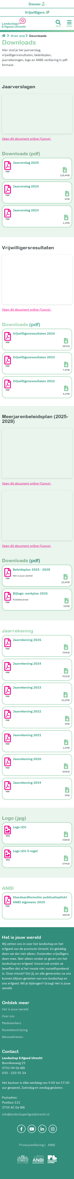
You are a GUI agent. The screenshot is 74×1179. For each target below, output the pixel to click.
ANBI (51, 1145)
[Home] (4, 36)
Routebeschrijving (14, 1030)
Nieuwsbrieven (12, 1037)
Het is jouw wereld (15, 1009)
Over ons (8, 1016)
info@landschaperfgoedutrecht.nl (25, 1114)
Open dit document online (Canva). (26, 139)
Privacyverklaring (31, 1145)
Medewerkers (11, 1023)
